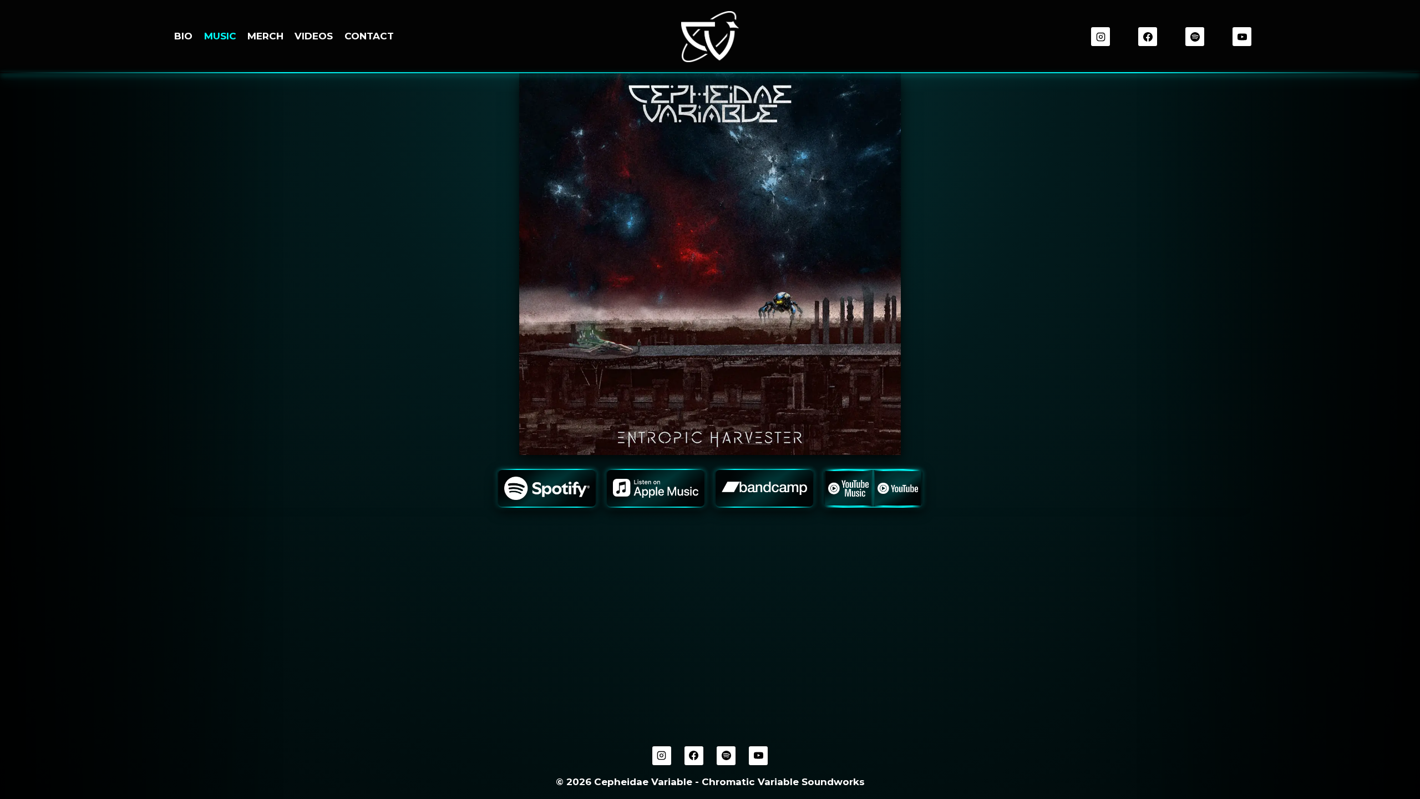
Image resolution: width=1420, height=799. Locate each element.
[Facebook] (1147, 36)
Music (220, 36)
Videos (314, 36)
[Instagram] (1100, 36)
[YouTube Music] (848, 488)
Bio (183, 36)
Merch (265, 36)
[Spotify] (1194, 36)
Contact (369, 36)
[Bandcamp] (764, 488)
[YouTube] (1242, 36)
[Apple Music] (656, 488)
